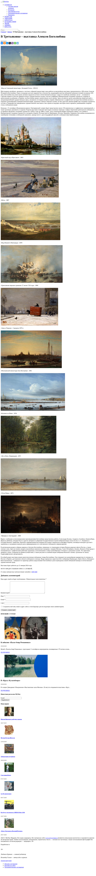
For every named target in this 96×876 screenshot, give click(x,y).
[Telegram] (17, 43)
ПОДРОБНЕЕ (5, 652)
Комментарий (5, 593)
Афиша (9, 32)
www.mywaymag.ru (52, 838)
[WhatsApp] (15, 43)
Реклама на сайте (9, 865)
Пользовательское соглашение (14, 867)
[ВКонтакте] (2, 43)
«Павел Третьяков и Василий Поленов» (12, 831)
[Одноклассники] (4, 43)
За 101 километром (6, 793)
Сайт (2, 603)
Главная (3, 32)
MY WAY (34, 572)
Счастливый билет (6, 775)
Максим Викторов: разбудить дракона (11, 719)
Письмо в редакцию (10, 864)
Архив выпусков (6, 860)
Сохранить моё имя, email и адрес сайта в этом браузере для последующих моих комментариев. (33, 606)
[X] (10, 43)
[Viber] (12, 43)
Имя (3, 596)
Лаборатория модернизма (8, 756)
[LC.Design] (5, 846)
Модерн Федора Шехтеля (8, 738)
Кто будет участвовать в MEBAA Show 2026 (13, 812)
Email (3, 599)
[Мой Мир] (7, 43)
